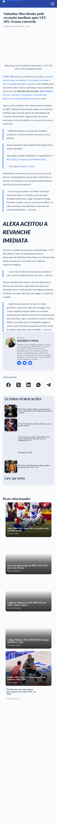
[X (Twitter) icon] (25, 363)
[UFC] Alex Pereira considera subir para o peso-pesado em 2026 (35, 425)
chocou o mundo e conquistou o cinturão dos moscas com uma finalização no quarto (28, 95)
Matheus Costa (28, 340)
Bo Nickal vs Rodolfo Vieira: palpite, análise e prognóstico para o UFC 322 (34, 466)
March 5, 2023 (28, 166)
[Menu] (52, 4)
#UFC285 (11, 159)
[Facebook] (9, 385)
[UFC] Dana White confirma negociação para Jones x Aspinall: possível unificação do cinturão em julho (35, 411)
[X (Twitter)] (19, 385)
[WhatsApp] (39, 385)
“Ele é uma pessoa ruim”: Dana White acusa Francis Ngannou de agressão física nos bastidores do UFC (34, 438)
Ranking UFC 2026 (25, 453)
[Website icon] (19, 363)
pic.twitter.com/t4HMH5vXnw (31, 159)
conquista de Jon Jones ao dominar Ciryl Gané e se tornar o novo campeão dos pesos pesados (28, 80)
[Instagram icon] (30, 363)
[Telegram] (49, 385)
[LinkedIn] (28, 385)
